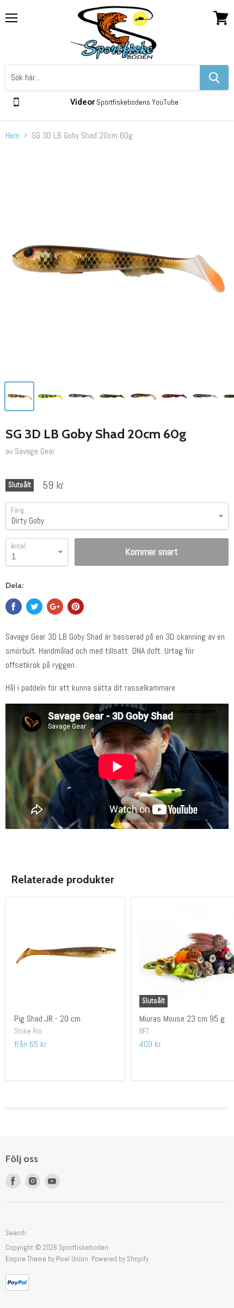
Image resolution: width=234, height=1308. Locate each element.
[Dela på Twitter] (34, 606)
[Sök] (214, 77)
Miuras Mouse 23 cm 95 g (182, 1018)
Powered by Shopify (120, 1259)
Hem (12, 136)
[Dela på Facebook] (13, 606)
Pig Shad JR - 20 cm (47, 1018)
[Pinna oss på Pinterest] (75, 606)
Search (15, 1232)
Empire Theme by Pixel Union (46, 1259)
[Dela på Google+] (55, 606)
